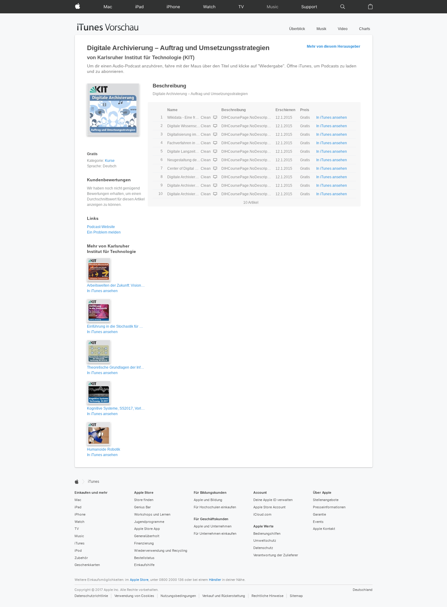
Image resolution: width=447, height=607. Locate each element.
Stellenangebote (325, 500)
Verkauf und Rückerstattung (223, 596)
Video (343, 29)
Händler (215, 580)
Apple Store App (147, 529)
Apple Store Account (269, 507)
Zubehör (81, 558)
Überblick (297, 29)
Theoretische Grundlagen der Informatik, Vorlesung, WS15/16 (116, 367)
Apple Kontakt (324, 529)
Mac (77, 500)
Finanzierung (144, 543)
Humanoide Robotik (103, 449)
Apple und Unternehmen (212, 526)
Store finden (143, 500)
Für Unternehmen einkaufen (215, 534)
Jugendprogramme (149, 522)
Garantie (319, 515)
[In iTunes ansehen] (116, 144)
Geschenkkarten (87, 565)
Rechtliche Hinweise (267, 596)
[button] (342, 6)
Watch (79, 522)
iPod (78, 551)
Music (79, 536)
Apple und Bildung (208, 500)
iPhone (79, 515)
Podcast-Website (101, 227)
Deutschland (362, 590)
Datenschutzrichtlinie (91, 596)
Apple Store (139, 580)
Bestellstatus (144, 558)
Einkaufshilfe (144, 565)
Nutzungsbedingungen (178, 596)
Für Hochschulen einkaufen (215, 507)
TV (76, 529)
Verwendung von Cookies (134, 596)
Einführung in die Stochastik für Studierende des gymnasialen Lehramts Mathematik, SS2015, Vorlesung (116, 326)
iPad (77, 507)
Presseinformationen (329, 507)
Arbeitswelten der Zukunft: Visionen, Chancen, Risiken (116, 285)
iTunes (79, 543)
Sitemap (296, 596)
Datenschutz (263, 548)
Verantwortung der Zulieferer (275, 555)
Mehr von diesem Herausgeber (333, 46)
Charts (364, 29)
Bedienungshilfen (266, 534)
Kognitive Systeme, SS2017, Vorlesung (116, 408)
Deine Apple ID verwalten (273, 500)
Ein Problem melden (104, 232)
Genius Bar (142, 507)
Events (318, 522)
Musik (321, 29)
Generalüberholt (146, 536)
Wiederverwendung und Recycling (160, 551)
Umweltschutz (264, 541)
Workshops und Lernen (152, 515)
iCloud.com (262, 515)
